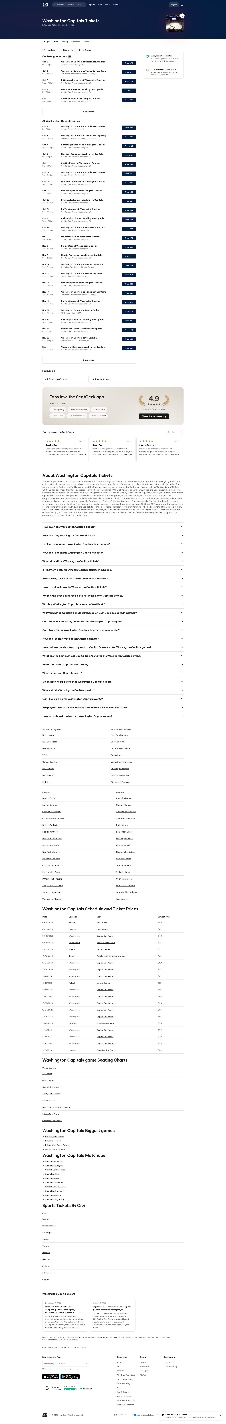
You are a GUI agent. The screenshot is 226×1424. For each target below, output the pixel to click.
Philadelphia (74, 942)
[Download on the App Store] (50, 1376)
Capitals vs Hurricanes (55, 1170)
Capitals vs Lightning (54, 1199)
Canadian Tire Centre (106, 1050)
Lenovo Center (103, 949)
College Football (50, 762)
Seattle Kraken (123, 865)
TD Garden (102, 922)
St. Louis (46, 1266)
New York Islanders (120, 775)
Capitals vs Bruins (53, 1195)
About (119, 1362)
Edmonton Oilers (124, 832)
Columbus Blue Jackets (53, 818)
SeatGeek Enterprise (126, 1400)
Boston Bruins (117, 741)
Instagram (144, 1371)
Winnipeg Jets (123, 899)
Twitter (143, 1362)
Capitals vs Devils (53, 1178)
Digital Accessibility (125, 1379)
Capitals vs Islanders (54, 1182)
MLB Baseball (48, 748)
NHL (56, 1347)
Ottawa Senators (50, 865)
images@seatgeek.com (52, 1340)
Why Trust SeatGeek (126, 1375)
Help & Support (123, 1392)
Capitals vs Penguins (54, 1161)
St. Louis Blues (123, 872)
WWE (45, 755)
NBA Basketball (49, 741)
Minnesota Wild (123, 845)
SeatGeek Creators (125, 1404)
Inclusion (120, 1371)
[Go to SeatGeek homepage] (45, 4)
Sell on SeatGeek (124, 1396)
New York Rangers (119, 735)
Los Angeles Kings (124, 838)
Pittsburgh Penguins (120, 782)
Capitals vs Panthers (54, 1191)
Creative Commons (109, 1337)
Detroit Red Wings (51, 825)
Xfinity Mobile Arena (106, 942)
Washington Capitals (52, 899)
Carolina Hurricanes (51, 811)
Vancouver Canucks (125, 885)
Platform (168, 1362)
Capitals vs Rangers (54, 1165)
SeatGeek (46, 1347)
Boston (72, 922)
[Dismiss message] (220, 1415)
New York (46, 1259)
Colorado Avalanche (120, 748)
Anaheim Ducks (123, 798)
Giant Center (102, 929)
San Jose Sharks (123, 858)
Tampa (72, 956)
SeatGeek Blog (123, 1383)
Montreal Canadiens (52, 838)
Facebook (144, 1366)
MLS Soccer (48, 775)
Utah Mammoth (124, 879)
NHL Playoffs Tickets (54, 1136)
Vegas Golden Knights (121, 762)
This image (79, 1337)
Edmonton (47, 1273)
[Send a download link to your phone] (86, 1363)
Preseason (75, 42)
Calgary (45, 1279)
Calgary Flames (123, 805)
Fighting (46, 782)
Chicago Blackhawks (126, 811)
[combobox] (69, 4)
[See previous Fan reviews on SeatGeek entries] (168, 432)
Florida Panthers (50, 832)
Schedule (88, 42)
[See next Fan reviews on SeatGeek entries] (180, 432)
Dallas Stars (116, 755)
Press (119, 1388)
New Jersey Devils (50, 845)
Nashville (73, 1023)
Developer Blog (170, 1366)
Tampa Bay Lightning (52, 885)
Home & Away (85, 50)
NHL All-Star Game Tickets (57, 1145)
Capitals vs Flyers (53, 1174)
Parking (65, 42)
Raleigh (72, 949)
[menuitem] (92, 4)
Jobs (118, 1366)
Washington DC (49, 1226)
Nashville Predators (125, 852)
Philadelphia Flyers (120, 768)
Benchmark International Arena (111, 956)
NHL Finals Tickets (53, 1141)
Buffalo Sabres (49, 805)
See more (81, 454)
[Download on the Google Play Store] (70, 1376)
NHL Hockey (48, 735)
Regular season (51, 42)
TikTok (143, 1375)
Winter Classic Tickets (55, 1149)
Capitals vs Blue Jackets (55, 1187)
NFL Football (48, 768)
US (69, 56)
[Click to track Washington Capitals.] (182, 15)
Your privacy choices (145, 1415)
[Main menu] (182, 4)
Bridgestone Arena (105, 1023)
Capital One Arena (105, 936)
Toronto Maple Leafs (52, 892)
